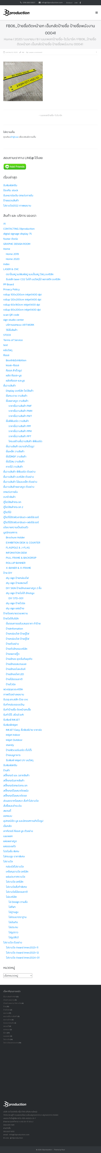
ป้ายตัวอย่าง (12, 644)
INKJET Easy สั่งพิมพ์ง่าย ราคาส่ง (24, 730)
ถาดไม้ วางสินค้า (14, 467)
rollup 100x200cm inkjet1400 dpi (22, 294)
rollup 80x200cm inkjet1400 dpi (22, 310)
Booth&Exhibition (16, 360)
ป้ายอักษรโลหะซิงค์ (15, 669)
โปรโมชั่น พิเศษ (11, 851)
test (5, 345)
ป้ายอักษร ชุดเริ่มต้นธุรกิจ (19, 659)
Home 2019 (12, 254)
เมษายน (29, 39)
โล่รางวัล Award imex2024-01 (22, 958)
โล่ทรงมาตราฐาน (17, 917)
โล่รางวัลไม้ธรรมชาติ (17, 892)
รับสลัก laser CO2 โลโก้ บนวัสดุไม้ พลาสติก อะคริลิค (33, 279)
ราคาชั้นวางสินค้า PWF (20, 406)
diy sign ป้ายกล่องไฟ (17, 578)
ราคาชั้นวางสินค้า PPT (20, 436)
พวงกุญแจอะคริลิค (13, 689)
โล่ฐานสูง (13, 912)
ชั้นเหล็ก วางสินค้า (15, 451)
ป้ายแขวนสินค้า (11, 200)
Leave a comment (35, 52)
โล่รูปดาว (13, 932)
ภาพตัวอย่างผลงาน (13, 694)
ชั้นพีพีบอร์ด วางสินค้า (17, 421)
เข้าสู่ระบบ (14, 136)
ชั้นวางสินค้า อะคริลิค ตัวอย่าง (18, 477)
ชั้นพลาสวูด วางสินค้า (17, 401)
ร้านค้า (6, 770)
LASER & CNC (11, 269)
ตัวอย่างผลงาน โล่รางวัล (12, 1003)
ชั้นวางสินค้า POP (9, 996)
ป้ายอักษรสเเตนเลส (16, 664)
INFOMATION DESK (16, 553)
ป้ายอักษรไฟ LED (15, 674)
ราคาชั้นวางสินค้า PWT (20, 416)
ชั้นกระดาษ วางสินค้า (16, 396)
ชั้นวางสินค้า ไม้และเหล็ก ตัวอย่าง (20, 482)
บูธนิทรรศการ (10, 532)
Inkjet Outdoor (14, 740)
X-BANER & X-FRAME (18, 568)
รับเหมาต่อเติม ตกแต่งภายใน (18, 195)
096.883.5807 (29, 2)
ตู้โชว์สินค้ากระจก (12, 502)
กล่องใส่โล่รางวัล (15, 867)
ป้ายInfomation (14, 629)
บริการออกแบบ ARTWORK (20, 325)
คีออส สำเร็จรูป (14, 370)
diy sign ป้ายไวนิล (15, 603)
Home (8, 39)
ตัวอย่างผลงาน (8, 1000)
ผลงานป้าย (7, 1019)
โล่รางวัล (8, 861)
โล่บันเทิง (13, 922)
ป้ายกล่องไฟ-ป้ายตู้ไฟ (17, 634)
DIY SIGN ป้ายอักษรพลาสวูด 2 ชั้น (23, 588)
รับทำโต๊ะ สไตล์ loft (13, 715)
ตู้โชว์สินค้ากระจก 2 (13, 507)
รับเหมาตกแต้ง (8, 1023)
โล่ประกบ (13, 927)
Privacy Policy (11, 289)
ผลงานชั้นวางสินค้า (10, 1016)
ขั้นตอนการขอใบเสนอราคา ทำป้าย (23, 623)
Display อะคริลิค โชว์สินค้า (19, 391)
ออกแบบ (7, 816)
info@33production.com (52, 2)
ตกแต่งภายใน (10, 492)
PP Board (8, 284)
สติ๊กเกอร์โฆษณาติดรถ (15, 796)
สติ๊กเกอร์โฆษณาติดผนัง (16, 791)
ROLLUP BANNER (16, 563)
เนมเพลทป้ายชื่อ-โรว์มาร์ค (58, 39)
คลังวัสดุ (7, 350)
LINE (76, 3)
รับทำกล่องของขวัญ (13, 705)
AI (4, 224)
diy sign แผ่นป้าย (15, 608)
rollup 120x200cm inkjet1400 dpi (22, 299)
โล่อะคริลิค (11, 897)
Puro (63, 1150)
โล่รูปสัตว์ (14, 937)
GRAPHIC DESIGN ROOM (16, 244)
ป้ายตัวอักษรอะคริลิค (16, 649)
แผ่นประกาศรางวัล (15, 877)
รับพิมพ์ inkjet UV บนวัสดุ (19, 760)
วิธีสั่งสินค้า (11, 330)
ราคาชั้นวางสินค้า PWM (20, 411)
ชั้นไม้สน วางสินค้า (15, 461)
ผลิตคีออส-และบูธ (15, 381)
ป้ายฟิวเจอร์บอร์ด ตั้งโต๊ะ (19, 750)
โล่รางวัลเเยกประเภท (10, 1042)
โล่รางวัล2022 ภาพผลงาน (17, 206)
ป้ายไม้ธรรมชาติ (14, 679)
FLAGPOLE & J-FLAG (18, 548)
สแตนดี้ (7, 811)
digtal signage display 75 (17, 234)
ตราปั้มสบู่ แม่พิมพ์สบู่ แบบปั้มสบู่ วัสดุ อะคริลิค (29, 274)
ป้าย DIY (7, 573)
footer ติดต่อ (10, 239)
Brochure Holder (15, 537)
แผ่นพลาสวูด (10, 841)
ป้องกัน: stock (10, 190)
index (6, 264)
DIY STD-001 (16, 598)
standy (10, 745)
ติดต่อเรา (69, 3)
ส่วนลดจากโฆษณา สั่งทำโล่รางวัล (21, 801)
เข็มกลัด (7, 826)
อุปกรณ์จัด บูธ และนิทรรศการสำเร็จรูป (23, 821)
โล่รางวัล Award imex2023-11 (22, 947)
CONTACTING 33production (19, 229)
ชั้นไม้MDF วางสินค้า (16, 456)
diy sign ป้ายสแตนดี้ (17, 583)
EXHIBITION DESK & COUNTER (23, 543)
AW (23, 52)
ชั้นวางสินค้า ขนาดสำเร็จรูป (20, 446)
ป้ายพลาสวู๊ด (12, 654)
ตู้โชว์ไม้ (7, 512)
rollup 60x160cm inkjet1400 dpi (21, 305)
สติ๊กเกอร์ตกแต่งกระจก (15, 785)
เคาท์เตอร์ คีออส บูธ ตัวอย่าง (18, 831)
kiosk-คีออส (12, 365)
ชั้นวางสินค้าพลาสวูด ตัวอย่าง (18, 487)
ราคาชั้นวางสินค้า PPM (20, 431)
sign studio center (13, 320)
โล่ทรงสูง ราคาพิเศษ (14, 856)
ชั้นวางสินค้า (9, 386)
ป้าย (4, 1006)
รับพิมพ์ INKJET (11, 720)
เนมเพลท (8, 836)
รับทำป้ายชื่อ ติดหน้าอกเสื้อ (17, 710)
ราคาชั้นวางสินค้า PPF (20, 426)
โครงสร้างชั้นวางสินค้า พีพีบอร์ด (25, 441)
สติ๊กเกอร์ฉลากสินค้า (13, 780)
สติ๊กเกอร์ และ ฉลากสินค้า (16, 775)
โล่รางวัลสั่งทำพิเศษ (16, 887)
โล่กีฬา (12, 907)
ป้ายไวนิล (11, 684)
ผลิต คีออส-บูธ (14, 375)
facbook (80, 2)
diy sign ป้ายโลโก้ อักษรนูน (20, 593)
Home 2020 (12, 259)
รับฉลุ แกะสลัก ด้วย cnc (15, 699)
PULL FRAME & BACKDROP (21, 558)
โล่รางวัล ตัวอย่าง (12, 942)
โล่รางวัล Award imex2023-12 (22, 953)
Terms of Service (13, 340)
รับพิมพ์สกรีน (10, 185)
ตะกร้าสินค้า (9, 497)
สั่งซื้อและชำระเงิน (12, 806)
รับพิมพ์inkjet (10, 725)
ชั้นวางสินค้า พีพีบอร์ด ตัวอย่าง (19, 472)
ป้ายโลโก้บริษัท (11, 618)
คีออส (6, 355)
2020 (18, 39)
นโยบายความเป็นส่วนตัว (15, 527)
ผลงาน (5, 1013)
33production (47, 1150)
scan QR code (11, 315)
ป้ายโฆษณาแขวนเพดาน (15, 613)
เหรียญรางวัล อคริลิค (17, 872)
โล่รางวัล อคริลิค (14, 882)
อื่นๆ (4, 1033)
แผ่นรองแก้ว (9, 846)
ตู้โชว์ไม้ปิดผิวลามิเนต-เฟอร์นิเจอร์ (21, 517)
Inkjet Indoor (13, 735)
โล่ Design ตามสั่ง (18, 902)
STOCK (7, 335)
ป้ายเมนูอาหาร (13, 755)
